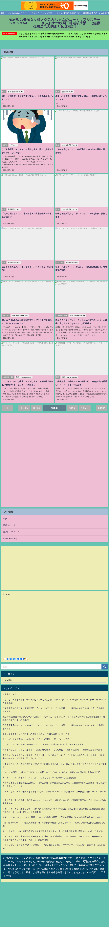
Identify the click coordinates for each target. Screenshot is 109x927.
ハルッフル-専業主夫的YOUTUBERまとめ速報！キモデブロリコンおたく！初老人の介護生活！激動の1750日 (51, 772)
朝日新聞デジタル (67, 91)
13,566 (36, 408)
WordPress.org (10, 539)
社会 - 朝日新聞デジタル (15, 91)
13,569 (84, 408)
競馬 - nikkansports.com (20, 315)
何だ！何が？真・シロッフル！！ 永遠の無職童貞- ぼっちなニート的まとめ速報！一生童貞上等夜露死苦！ (53, 750)
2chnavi (7, 594)
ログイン (7, 519)
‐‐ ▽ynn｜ (13, 145)
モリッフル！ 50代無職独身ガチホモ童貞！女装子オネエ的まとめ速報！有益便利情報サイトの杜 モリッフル (53, 831)
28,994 (101, 408)
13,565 (24, 408)
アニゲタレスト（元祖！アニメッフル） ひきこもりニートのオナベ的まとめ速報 (39, 778)
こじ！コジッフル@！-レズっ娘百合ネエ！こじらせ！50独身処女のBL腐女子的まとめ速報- (43, 744)
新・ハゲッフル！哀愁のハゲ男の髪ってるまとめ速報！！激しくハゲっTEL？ (37, 739)
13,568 (72, 408)
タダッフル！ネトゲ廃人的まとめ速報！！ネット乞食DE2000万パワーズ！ (36, 734)
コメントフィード (11, 532)
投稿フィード (9, 525)
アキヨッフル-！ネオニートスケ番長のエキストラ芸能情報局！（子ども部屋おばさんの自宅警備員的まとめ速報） (54, 817)
